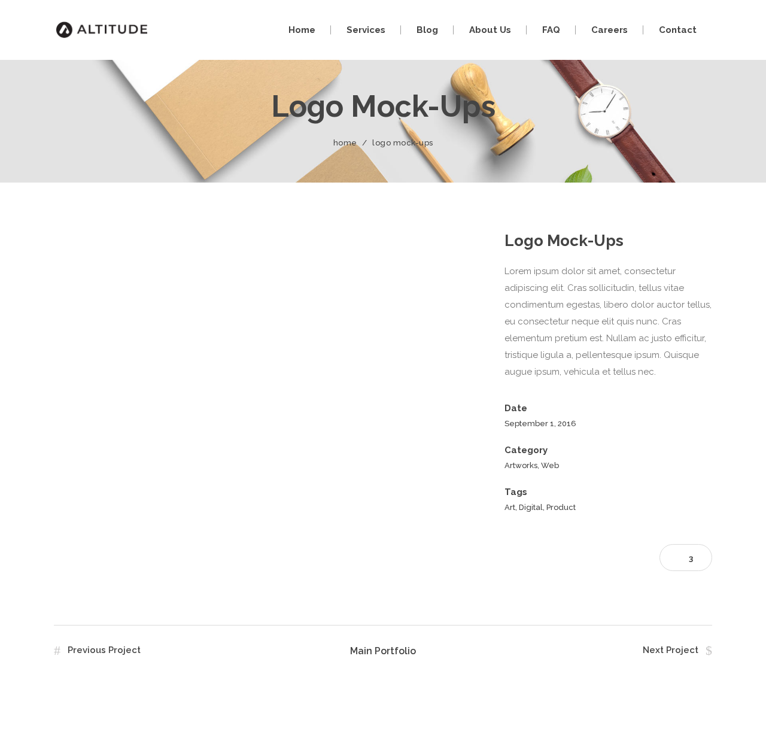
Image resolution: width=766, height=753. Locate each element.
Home (345, 143)
